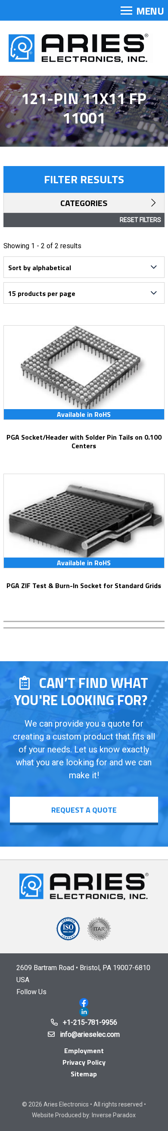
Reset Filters (140, 219)
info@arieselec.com (90, 1034)
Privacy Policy (84, 1062)
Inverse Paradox (114, 1115)
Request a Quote (84, 810)
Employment (84, 1050)
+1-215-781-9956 (90, 1022)
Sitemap (84, 1074)
